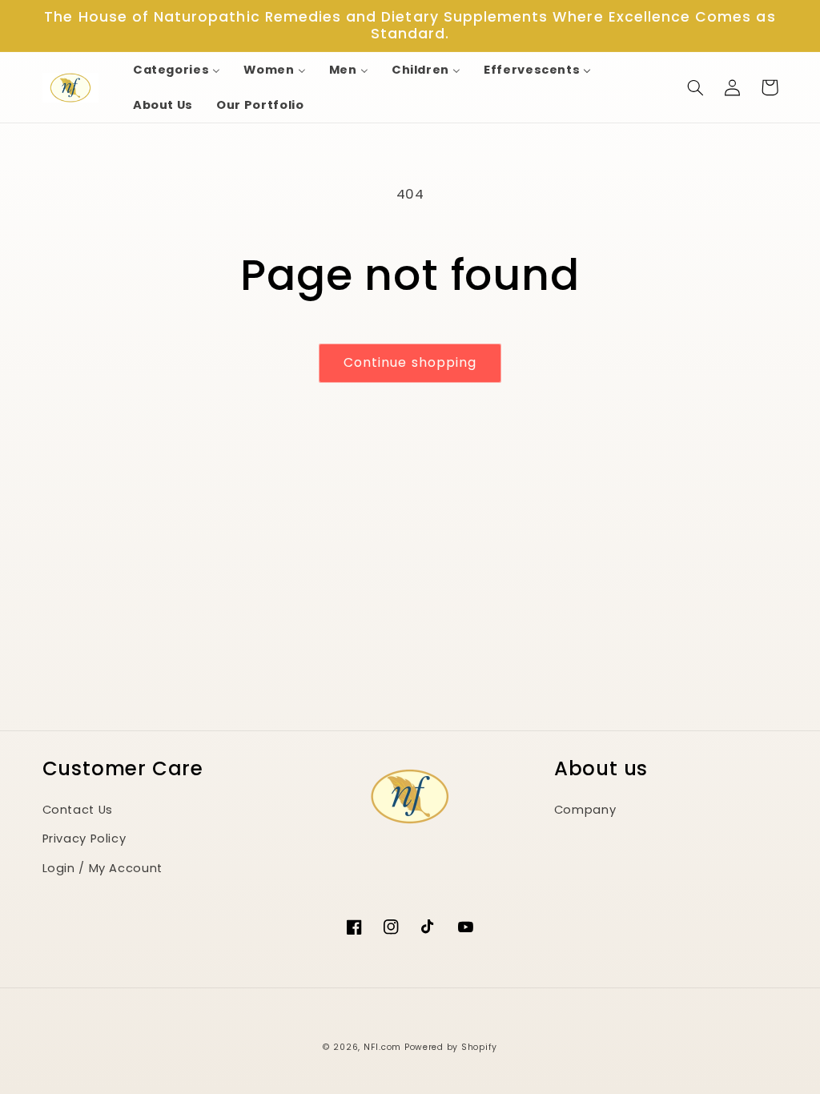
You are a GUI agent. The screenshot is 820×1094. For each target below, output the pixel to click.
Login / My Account (102, 868)
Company (585, 810)
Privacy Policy (84, 839)
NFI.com (382, 1047)
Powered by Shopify (450, 1047)
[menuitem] (176, 69)
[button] (695, 87)
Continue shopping (410, 362)
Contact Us (77, 810)
